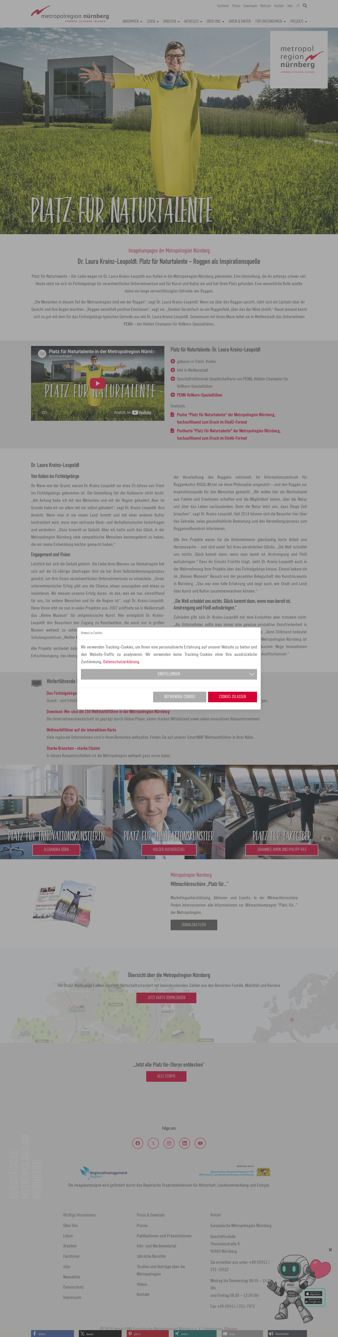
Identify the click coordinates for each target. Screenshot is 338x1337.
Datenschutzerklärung (121, 661)
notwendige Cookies (179, 697)
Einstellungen (169, 674)
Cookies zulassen (232, 697)
